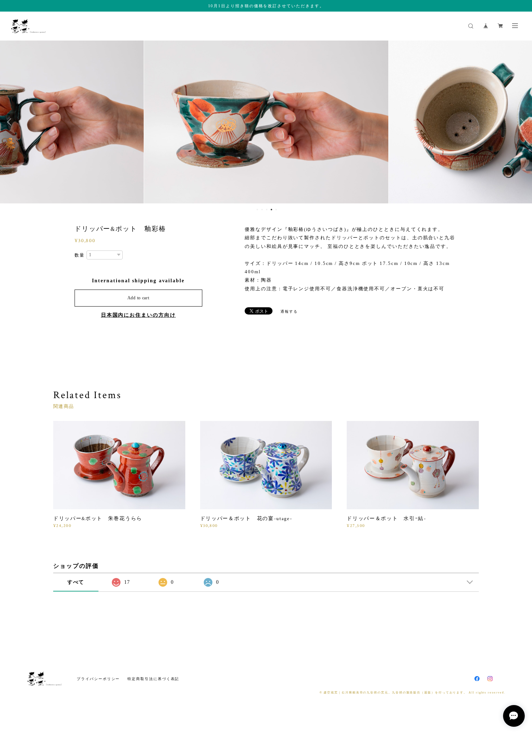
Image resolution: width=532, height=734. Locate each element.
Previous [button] (10, 122)
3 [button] (266, 209)
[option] (266, 122)
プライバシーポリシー (98, 679)
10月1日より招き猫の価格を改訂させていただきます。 (266, 6)
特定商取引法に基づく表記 (153, 679)
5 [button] (276, 209)
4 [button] (271, 209)
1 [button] (257, 209)
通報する (289, 311)
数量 (80, 255)
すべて (76, 582)
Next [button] (521, 122)
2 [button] (262, 209)
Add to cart (138, 297)
